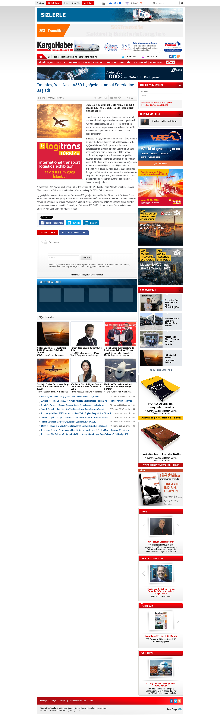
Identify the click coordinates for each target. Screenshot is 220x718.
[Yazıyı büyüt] (133, 98)
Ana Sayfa (40, 3)
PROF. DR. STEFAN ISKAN (152, 558)
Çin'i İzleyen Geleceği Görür (164, 121)
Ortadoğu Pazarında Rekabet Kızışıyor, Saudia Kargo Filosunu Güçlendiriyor (72, 405)
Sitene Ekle (76, 3)
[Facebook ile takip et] (171, 56)
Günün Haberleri (54, 3)
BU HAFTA (161, 370)
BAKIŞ (144, 511)
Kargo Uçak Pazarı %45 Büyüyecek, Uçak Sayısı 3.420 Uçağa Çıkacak (70, 396)
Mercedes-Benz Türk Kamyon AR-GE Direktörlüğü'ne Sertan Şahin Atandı (172, 303)
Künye (53, 701)
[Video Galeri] (150, 56)
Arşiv (66, 3)
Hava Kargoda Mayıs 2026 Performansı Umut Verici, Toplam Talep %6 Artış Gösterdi (76, 413)
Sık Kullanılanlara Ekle (78, 701)
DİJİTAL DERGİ (147, 606)
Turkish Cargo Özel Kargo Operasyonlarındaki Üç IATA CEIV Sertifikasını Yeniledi (74, 417)
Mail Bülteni (88, 3)
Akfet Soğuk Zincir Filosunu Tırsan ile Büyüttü (172, 340)
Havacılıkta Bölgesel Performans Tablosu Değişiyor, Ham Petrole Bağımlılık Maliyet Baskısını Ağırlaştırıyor (85, 430)
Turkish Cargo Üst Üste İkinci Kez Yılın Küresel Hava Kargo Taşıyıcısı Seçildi (72, 409)
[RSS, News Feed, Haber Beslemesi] (178, 56)
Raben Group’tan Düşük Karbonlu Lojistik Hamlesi (75, 57)
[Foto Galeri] (129, 56)
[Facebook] (39, 98)
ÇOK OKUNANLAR (148, 290)
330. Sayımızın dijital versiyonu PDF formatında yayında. (161, 639)
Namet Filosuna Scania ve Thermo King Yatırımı (172, 322)
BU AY (152, 370)
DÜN (170, 370)
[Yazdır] (119, 98)
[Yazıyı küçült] (126, 98)
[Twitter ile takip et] (174, 56)
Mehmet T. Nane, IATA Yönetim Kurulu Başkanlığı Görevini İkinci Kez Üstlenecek (74, 426)
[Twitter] (43, 98)
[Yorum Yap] (111, 98)
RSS (91, 701)
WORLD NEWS (147, 653)
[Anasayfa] (42, 56)
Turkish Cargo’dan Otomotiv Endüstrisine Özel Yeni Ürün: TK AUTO (68, 422)
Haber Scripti (172, 709)
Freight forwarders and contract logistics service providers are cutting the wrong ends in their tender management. (161, 594)
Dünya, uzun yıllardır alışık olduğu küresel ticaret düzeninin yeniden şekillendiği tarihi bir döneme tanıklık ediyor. (161, 547)
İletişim (62, 701)
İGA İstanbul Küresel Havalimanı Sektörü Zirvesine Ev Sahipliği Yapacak (170, 359)
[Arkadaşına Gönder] (115, 98)
